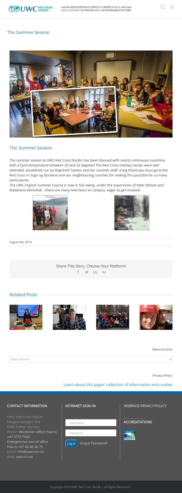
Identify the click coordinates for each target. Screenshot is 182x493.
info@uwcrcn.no (31, 451)
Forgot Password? (94, 443)
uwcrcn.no (24, 456)
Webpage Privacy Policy (145, 406)
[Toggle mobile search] (162, 7)
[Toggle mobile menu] (172, 7)
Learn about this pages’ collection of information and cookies (118, 384)
